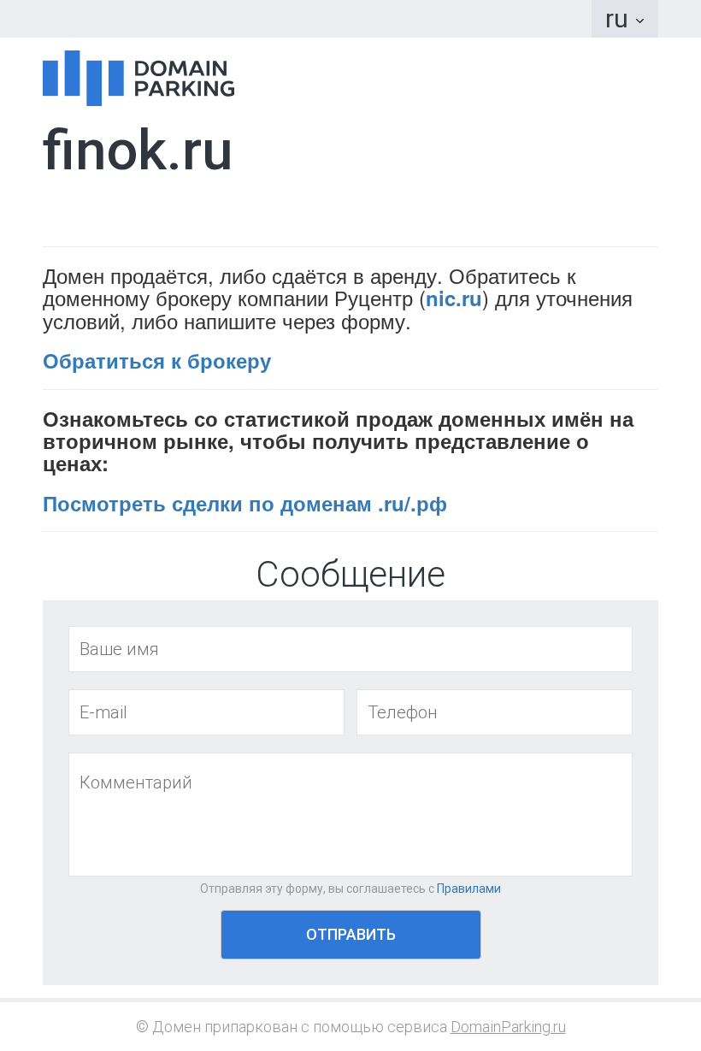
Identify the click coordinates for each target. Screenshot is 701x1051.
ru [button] (619, 18)
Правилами (469, 888)
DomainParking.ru (508, 1027)
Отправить (351, 934)
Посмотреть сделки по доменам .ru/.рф (245, 502)
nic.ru (454, 297)
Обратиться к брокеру (157, 360)
